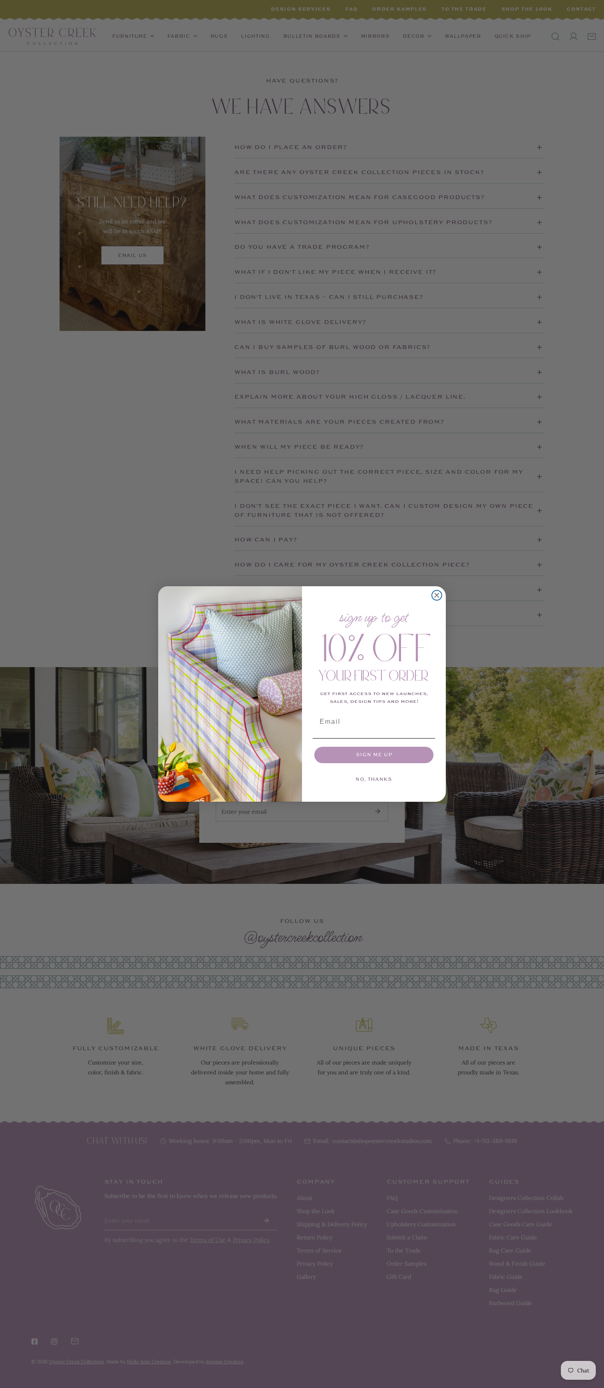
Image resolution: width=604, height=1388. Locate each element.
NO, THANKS (373, 779)
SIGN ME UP (374, 754)
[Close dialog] (437, 595)
